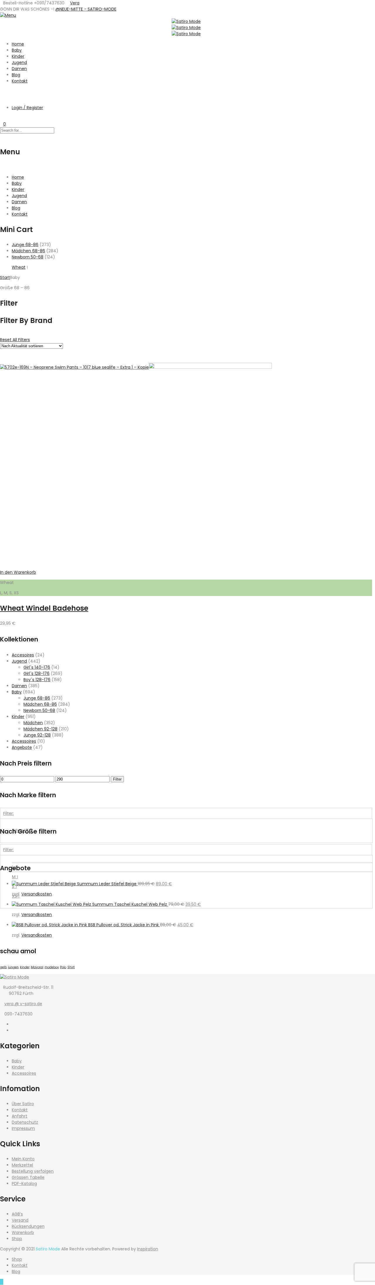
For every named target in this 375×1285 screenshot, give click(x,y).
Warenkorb (23, 1232)
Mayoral (37, 967)
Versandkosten (36, 894)
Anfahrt (19, 1116)
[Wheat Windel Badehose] (210, 367)
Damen (19, 69)
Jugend (19, 62)
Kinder (18, 56)
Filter (117, 779)
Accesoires (23, 655)
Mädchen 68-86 (28, 251)
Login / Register (27, 108)
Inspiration (147, 1249)
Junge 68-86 (25, 245)
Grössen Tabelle (28, 1177)
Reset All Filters (15, 340)
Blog (16, 75)
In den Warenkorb (18, 572)
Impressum (23, 1128)
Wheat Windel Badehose (44, 608)
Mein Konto (23, 1159)
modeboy (52, 967)
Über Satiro (23, 1104)
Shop (17, 1239)
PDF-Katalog (24, 1183)
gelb (3, 967)
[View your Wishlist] (1, 118)
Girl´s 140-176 (36, 667)
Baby (17, 50)
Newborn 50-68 (27, 257)
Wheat (18, 267)
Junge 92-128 (37, 735)
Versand (20, 1220)
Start (5, 277)
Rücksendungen (28, 1226)
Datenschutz (25, 1122)
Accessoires (24, 741)
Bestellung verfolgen (33, 1171)
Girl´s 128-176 (36, 673)
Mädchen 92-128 (40, 729)
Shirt (71, 967)
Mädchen (33, 723)
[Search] (1, 91)
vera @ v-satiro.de (23, 1004)
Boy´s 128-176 (36, 680)
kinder (25, 967)
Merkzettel (22, 1165)
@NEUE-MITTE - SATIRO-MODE (85, 9)
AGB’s (17, 1214)
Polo (63, 967)
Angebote (22, 747)
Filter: (8, 813)
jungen (13, 967)
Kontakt (20, 81)
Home (18, 44)
